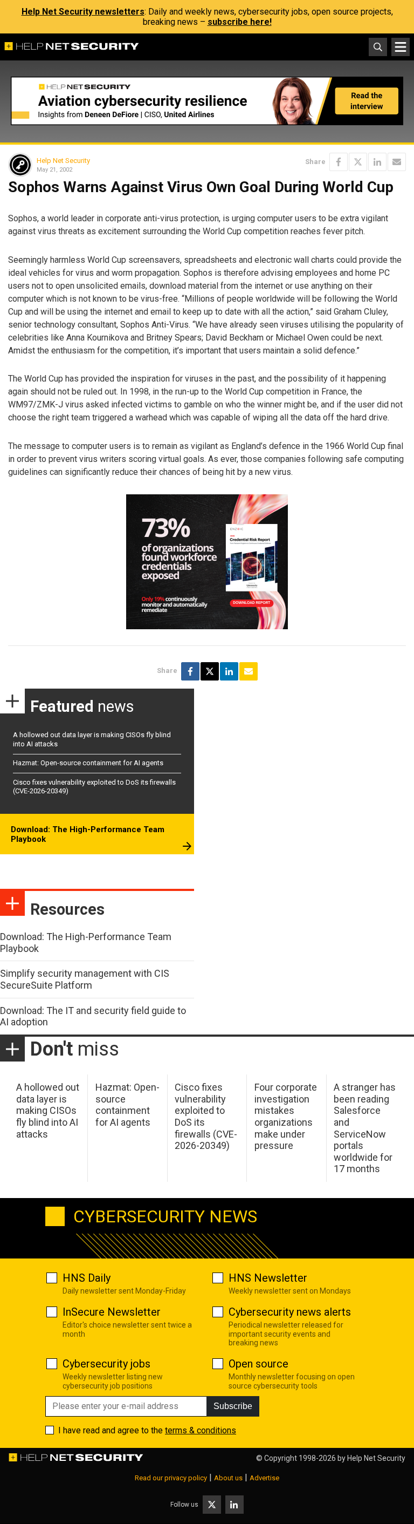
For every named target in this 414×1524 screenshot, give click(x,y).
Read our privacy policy (171, 1478)
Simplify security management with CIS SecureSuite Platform (84, 979)
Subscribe (232, 1406)
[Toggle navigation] (400, 47)
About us (228, 1478)
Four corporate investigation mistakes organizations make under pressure (285, 1116)
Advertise (264, 1478)
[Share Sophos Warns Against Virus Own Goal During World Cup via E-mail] (397, 162)
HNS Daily (87, 1277)
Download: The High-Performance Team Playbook (87, 834)
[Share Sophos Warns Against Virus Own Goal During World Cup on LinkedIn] (377, 162)
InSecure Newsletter (112, 1311)
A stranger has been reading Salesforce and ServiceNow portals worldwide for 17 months (365, 1127)
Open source (258, 1363)
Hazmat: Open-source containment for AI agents (88, 763)
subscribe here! (240, 22)
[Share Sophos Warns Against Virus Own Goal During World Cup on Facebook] (338, 162)
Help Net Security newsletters (83, 11)
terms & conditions (200, 1430)
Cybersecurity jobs (106, 1363)
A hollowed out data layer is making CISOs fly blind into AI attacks (47, 1110)
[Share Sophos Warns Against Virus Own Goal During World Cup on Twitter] (358, 162)
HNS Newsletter (268, 1277)
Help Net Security (63, 161)
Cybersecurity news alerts (290, 1311)
